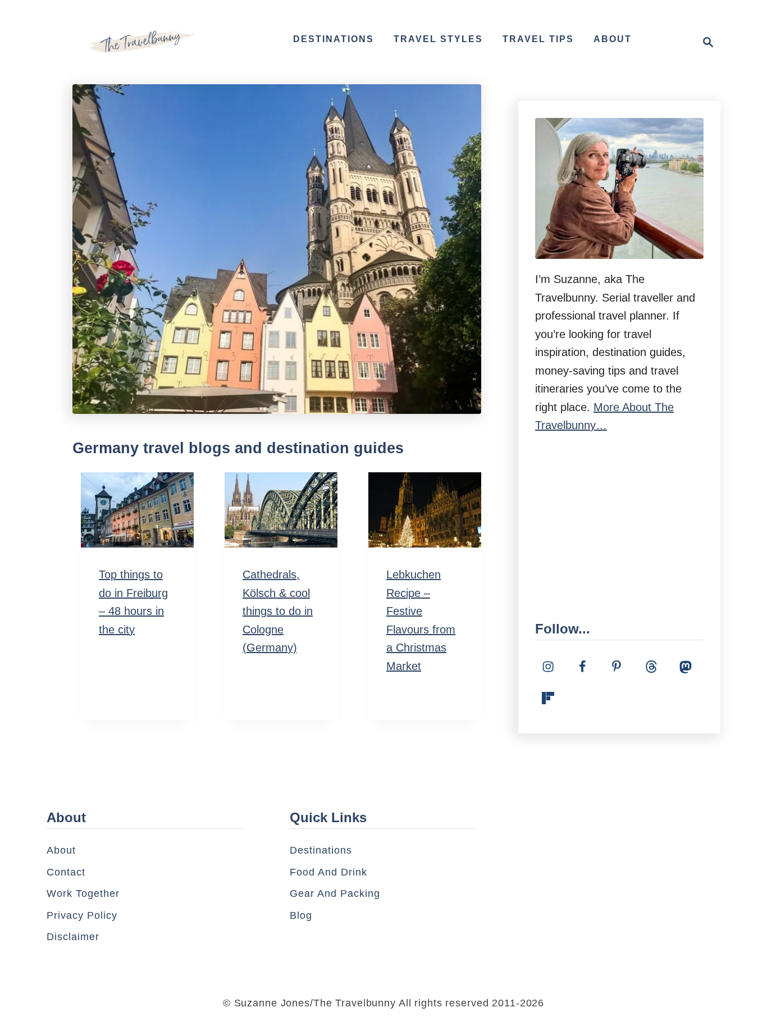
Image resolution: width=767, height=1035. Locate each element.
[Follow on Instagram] (548, 667)
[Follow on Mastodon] (685, 667)
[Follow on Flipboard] (548, 698)
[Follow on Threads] (651, 667)
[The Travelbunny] (142, 42)
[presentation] (137, 510)
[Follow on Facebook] (582, 667)
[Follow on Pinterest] (616, 667)
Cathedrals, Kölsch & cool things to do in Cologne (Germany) (278, 611)
